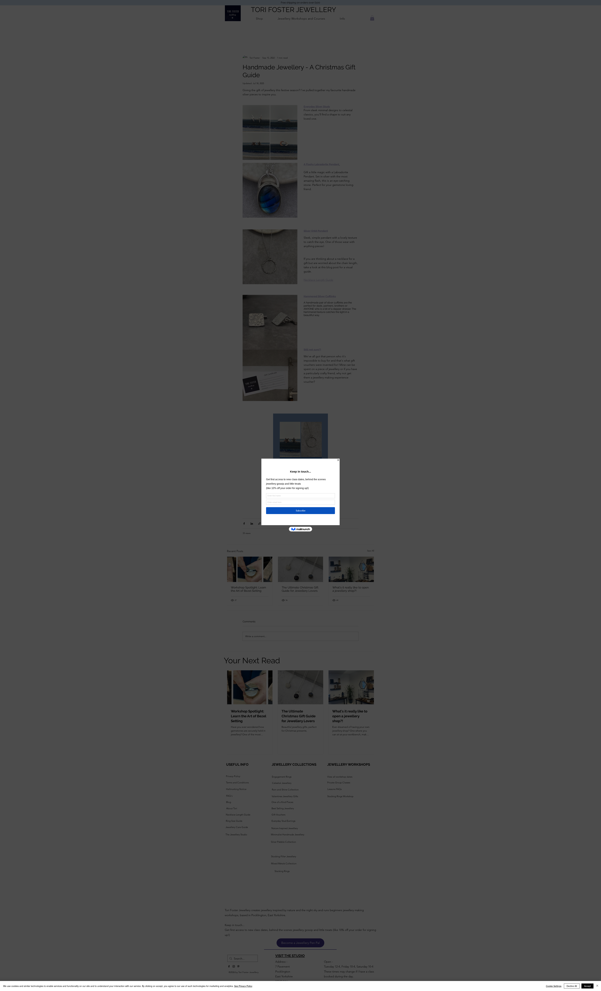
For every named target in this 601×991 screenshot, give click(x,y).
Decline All (572, 986)
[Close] (597, 985)
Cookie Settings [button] (553, 986)
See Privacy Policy (243, 986)
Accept (587, 986)
